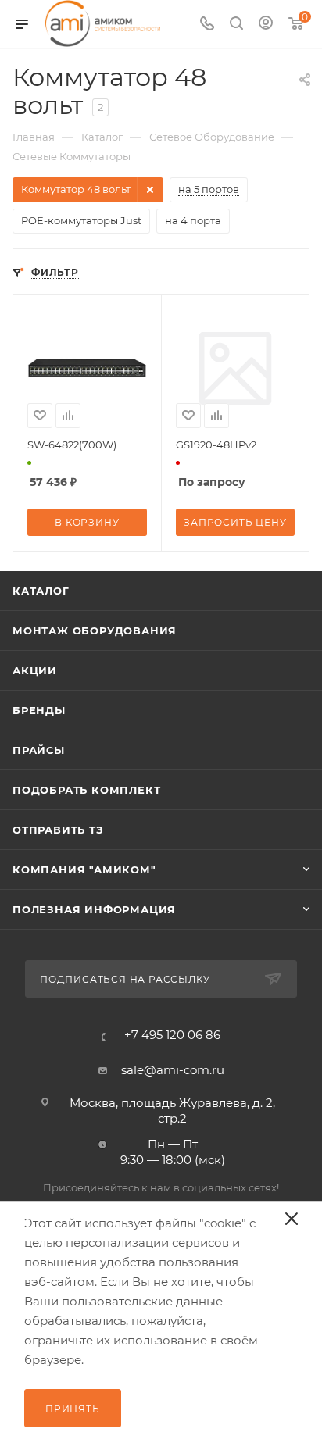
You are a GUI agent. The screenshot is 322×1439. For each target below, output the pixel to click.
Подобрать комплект (86, 790)
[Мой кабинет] (266, 24)
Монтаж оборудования (95, 630)
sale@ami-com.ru (172, 1069)
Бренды (39, 710)
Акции (35, 670)
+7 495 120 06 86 (172, 1034)
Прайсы (39, 750)
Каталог (41, 590)
